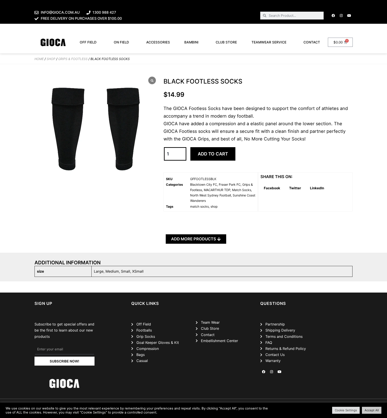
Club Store (226, 42)
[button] (272, 188)
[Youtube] (349, 15)
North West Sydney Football (210, 195)
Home (39, 59)
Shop (51, 59)
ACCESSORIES (158, 42)
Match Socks (241, 190)
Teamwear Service (269, 42)
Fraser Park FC (230, 184)
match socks (199, 206)
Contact (311, 42)
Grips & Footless (73, 59)
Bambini (191, 42)
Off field (88, 42)
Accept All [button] (372, 410)
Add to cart (213, 154)
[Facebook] (333, 15)
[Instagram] (341, 15)
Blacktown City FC (203, 184)
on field (121, 42)
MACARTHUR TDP (217, 190)
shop (214, 206)
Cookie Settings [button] (346, 410)
